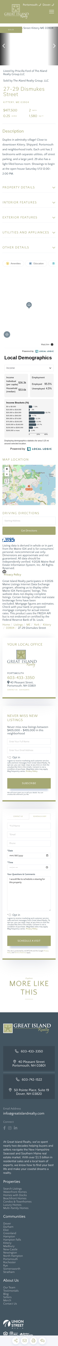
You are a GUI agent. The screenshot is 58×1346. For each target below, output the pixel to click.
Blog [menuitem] (6, 1294)
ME (28, 624)
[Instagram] (9, 1128)
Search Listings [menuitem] (12, 1188)
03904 (10, 628)
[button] (5, 46)
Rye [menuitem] (5, 1265)
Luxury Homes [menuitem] (12, 1205)
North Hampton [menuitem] (13, 1256)
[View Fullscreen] (6, 481)
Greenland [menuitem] (9, 1233)
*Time (10, 862)
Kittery (47, 624)
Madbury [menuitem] (9, 1246)
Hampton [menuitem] (9, 1236)
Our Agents (24, 690)
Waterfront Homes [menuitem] (15, 1192)
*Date (10, 850)
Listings (18, 624)
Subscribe (29, 783)
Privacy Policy (12, 574)
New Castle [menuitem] (10, 1249)
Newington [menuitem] (10, 1252)
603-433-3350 (21, 677)
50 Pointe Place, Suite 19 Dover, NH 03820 (31, 1092)
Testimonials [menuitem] (11, 1290)
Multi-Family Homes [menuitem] (16, 1208)
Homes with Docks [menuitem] (15, 1195)
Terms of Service (20, 953)
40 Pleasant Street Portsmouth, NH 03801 (29, 1064)
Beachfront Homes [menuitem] (14, 1198)
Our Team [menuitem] (9, 1287)
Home (6, 624)
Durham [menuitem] (8, 1226)
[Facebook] (4, 1128)
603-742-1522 (32, 1080)
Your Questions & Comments (21, 874)
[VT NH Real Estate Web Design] (29, 1324)
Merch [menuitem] (7, 1300)
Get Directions (29, 530)
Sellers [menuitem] (7, 1297)
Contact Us (12, 690)
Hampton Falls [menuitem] (12, 1239)
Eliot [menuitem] (6, 1230)
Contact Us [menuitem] (10, 1303)
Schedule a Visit (39, 816)
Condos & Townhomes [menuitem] (17, 1201)
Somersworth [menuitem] (11, 1268)
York (36, 624)
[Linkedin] (15, 1128)
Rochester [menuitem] (9, 1262)
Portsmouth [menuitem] (10, 1259)
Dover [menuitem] (7, 1223)
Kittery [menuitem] (7, 1243)
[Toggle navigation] (51, 11)
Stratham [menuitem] (9, 1272)
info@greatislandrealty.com (23, 1113)
